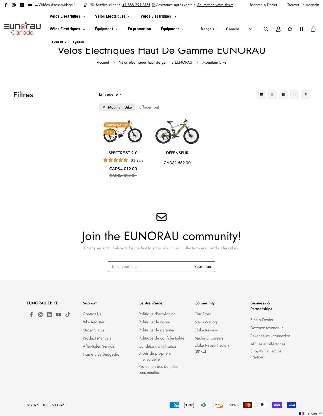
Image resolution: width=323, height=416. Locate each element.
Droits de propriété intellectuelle (155, 356)
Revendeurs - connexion (270, 336)
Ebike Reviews (207, 330)
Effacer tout (149, 107)
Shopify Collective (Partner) (265, 354)
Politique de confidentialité (161, 338)
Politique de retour (154, 322)
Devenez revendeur (266, 328)
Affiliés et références (267, 344)
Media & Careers (209, 338)
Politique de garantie (156, 330)
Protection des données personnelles (158, 369)
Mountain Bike (120, 107)
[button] (312, 29)
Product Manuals (97, 338)
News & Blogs (207, 322)
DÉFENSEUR (177, 153)
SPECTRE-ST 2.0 (123, 153)
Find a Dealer (261, 320)
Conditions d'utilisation (158, 346)
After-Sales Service (98, 346)
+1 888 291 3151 (136, 5)
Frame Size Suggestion (102, 354)
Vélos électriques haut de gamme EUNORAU (155, 62)
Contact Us (92, 314)
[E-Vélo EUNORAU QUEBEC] (22, 29)
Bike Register (93, 322)
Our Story (203, 314)
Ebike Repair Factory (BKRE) (212, 348)
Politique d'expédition (157, 314)
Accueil (103, 62)
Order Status (93, 330)
